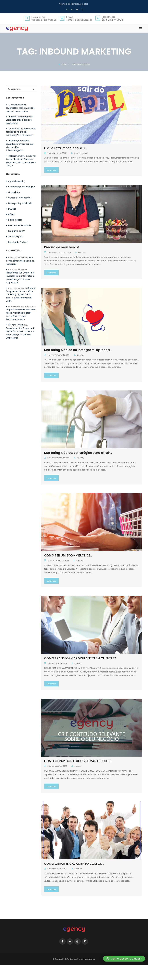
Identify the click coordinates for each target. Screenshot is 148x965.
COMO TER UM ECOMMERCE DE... (68, 555)
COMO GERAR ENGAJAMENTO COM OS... (74, 863)
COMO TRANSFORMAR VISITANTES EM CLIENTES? (80, 658)
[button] (124, 959)
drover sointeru (16, 324)
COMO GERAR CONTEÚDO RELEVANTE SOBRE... (78, 761)
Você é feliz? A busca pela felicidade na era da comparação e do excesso (20, 132)
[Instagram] (82, 9)
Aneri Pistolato (81, 153)
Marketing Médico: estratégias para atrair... (78, 453)
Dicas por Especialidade (20, 203)
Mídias (11, 214)
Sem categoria (15, 236)
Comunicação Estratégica (21, 186)
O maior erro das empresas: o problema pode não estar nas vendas (20, 108)
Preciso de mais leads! (61, 247)
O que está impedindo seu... (65, 148)
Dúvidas (12, 208)
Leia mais (51, 170)
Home (63, 64)
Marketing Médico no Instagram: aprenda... (78, 350)
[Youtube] (76, 9)
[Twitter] (71, 9)
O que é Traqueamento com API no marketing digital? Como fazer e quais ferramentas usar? (20, 294)
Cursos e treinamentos (20, 197)
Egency (81, 252)
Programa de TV (16, 230)
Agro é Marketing (16, 181)
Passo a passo (15, 219)
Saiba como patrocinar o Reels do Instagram (20, 260)
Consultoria (14, 192)
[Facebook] (67, 9)
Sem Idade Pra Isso (17, 242)
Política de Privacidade (19, 225)
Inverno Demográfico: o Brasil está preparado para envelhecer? (19, 120)
